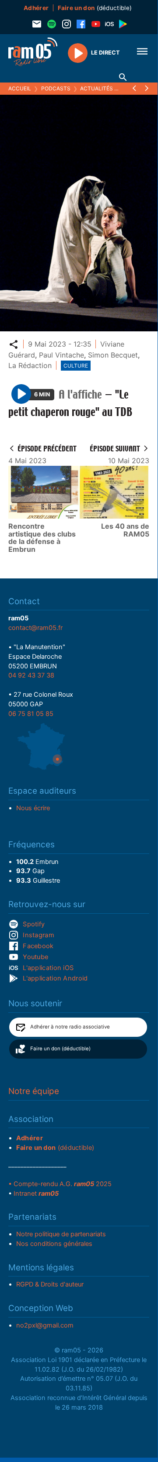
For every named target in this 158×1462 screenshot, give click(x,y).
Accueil (19, 88)
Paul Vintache (61, 355)
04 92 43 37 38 (31, 675)
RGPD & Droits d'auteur (50, 1284)
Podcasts (55, 88)
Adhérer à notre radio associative (70, 1027)
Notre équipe (33, 1091)
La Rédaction (30, 365)
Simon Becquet (113, 355)
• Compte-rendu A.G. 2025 (60, 1184)
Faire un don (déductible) (60, 1049)
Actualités (96, 88)
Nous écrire (33, 808)
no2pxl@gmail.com (45, 1325)
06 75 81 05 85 (30, 714)
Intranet (36, 1193)
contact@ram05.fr (35, 628)
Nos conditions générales (54, 1244)
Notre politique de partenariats (61, 1234)
